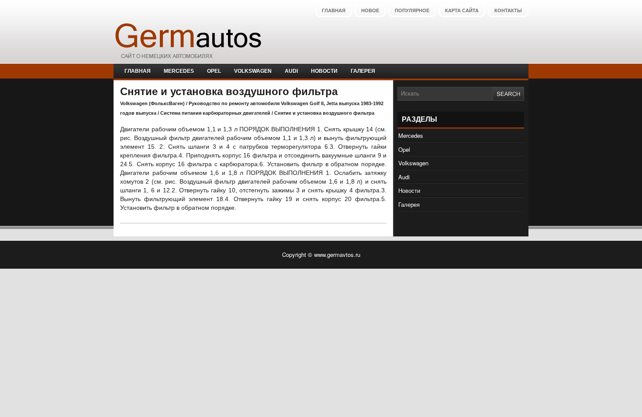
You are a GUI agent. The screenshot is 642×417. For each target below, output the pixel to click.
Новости (324, 71)
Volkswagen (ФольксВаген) (152, 103)
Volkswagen (253, 71)
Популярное (412, 10)
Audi (291, 71)
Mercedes (179, 71)
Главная (333, 10)
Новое (370, 10)
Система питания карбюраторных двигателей (215, 113)
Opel (214, 71)
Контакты (508, 10)
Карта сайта (462, 10)
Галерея (363, 71)
